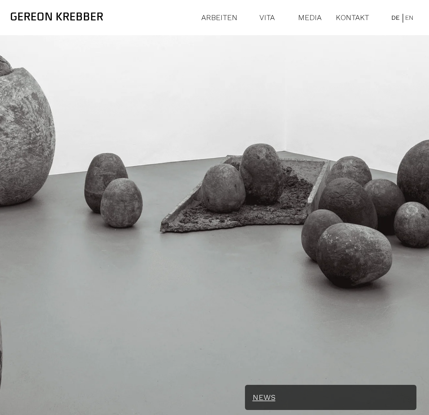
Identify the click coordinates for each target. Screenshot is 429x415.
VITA (267, 17)
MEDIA (310, 17)
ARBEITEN (219, 17)
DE (395, 17)
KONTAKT (352, 17)
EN (409, 17)
